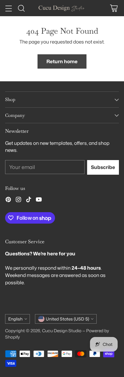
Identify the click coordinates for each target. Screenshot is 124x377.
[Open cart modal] (113, 8)
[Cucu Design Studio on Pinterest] (8, 200)
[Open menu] (8, 8)
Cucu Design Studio (61, 330)
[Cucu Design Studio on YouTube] (39, 200)
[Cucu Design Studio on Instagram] (18, 200)
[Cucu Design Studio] (62, 8)
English (15, 319)
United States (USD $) (67, 319)
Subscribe (103, 167)
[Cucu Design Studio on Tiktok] (28, 200)
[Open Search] (21, 8)
